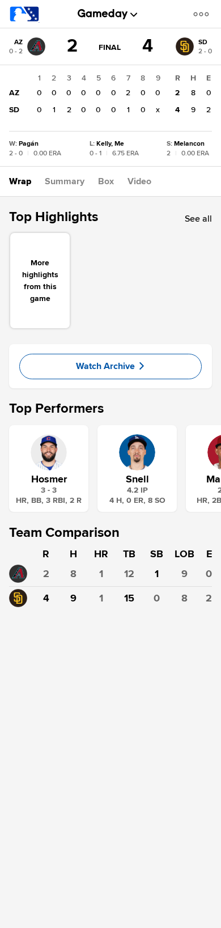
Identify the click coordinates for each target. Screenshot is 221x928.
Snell (137, 479)
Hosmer (49, 479)
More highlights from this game (40, 280)
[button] (203, 14)
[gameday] (103, 14)
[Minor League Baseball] (24, 14)
